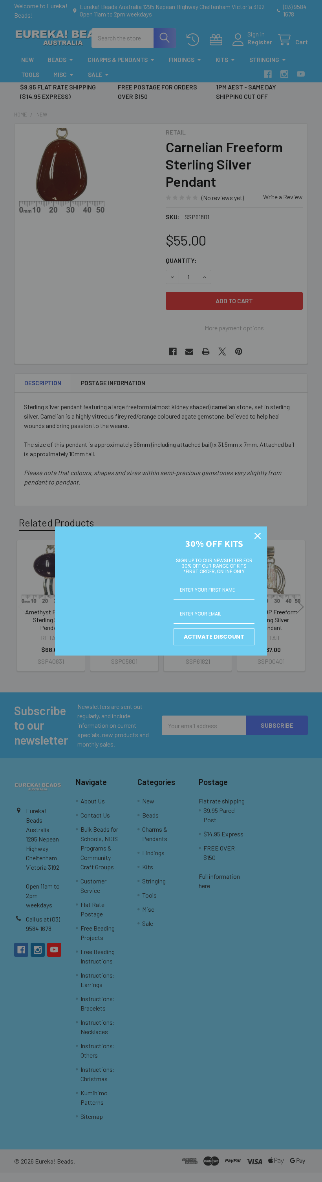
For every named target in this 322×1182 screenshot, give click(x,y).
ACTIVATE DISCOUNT (214, 637)
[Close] (257, 535)
